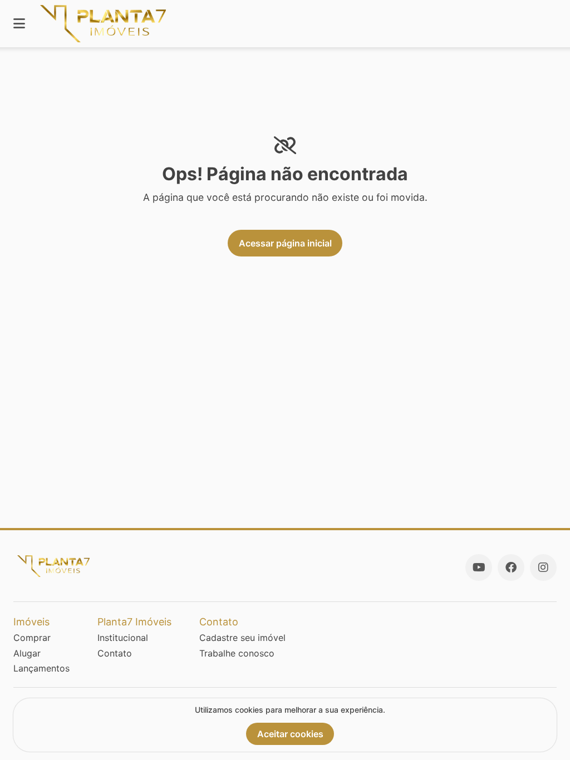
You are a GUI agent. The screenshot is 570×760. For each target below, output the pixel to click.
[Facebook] (511, 567)
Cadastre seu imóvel (242, 637)
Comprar (32, 637)
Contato (114, 653)
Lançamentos (41, 668)
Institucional (122, 637)
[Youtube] (478, 567)
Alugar (27, 653)
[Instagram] (543, 567)
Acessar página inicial (285, 243)
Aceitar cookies (290, 733)
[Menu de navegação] (19, 23)
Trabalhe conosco (236, 653)
